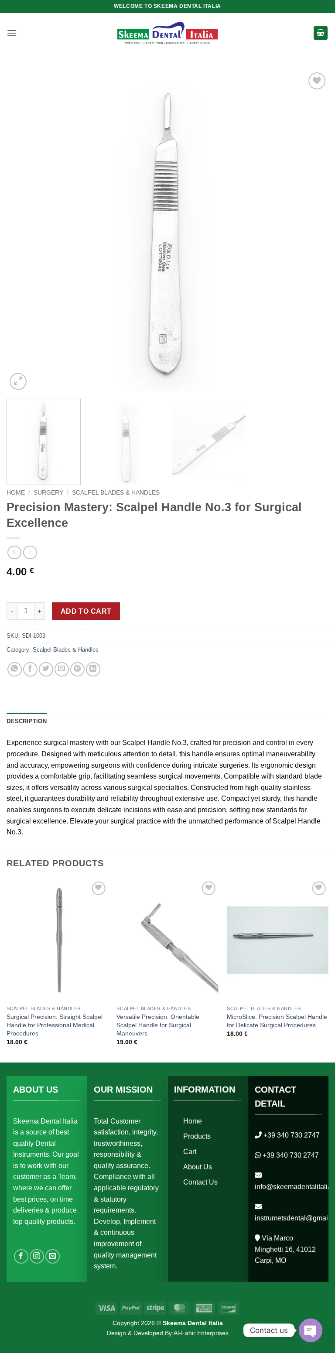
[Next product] (14, 552)
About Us (197, 1167)
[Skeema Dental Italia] (167, 33)
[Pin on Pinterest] (77, 669)
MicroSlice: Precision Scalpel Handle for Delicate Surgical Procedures (277, 1020)
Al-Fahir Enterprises (201, 1332)
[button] (12, 33)
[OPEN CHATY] (310, 1330)
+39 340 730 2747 (291, 1135)
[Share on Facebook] (30, 669)
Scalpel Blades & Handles (116, 492)
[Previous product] (30, 552)
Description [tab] (27, 721)
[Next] (311, 231)
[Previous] (24, 231)
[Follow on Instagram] (37, 1256)
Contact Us (200, 1182)
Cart (189, 1151)
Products (197, 1136)
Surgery (48, 492)
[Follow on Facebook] (21, 1256)
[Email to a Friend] (62, 669)
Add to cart (86, 611)
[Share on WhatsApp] (14, 669)
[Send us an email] (52, 1256)
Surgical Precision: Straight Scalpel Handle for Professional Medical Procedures (55, 1024)
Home (16, 492)
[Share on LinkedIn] (93, 669)
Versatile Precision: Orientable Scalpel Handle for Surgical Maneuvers (157, 1024)
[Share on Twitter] (46, 669)
